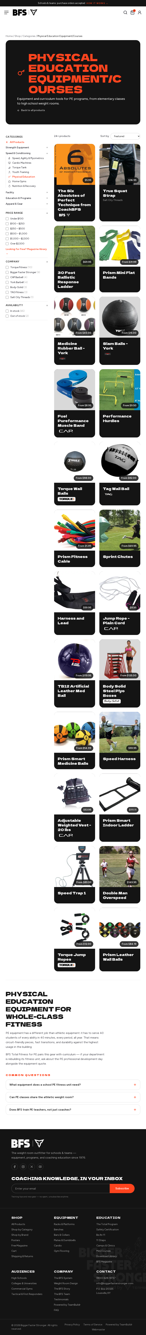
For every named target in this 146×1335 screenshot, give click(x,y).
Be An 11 (100, 1234)
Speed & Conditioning (27, 153)
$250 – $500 (17, 228)
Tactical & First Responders (26, 1294)
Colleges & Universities (24, 1283)
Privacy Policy (72, 1324)
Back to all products (33, 110)
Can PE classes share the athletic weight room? (41, 1097)
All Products (17, 142)
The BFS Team (62, 1294)
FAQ (56, 1310)
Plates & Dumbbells (65, 1240)
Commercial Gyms (22, 1288)
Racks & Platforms (64, 1224)
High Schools (19, 1278)
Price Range (27, 213)
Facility (27, 192)
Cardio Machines (21, 162)
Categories (29, 36)
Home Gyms (19, 181)
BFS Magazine (104, 1261)
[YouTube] (40, 1167)
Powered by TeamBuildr (67, 1304)
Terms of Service (92, 1324)
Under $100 (17, 218)
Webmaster (98, 1329)
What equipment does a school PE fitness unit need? (45, 1084)
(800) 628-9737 (106, 1278)
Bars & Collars (62, 1234)
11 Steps (101, 1240)
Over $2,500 (17, 243)
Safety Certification (107, 1229)
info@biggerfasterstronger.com (114, 1283)
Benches (58, 1229)
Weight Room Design (66, 1283)
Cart (14, 1250)
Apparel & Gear (27, 203)
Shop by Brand (19, 1234)
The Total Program (107, 1224)
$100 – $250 (17, 223)
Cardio (58, 1245)
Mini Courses (103, 1250)
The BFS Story (62, 1288)
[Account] (139, 12)
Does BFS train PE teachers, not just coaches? (40, 1109)
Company (27, 261)
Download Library (106, 1256)
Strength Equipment (27, 147)
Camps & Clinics (105, 1245)
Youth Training (20, 172)
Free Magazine (19, 1245)
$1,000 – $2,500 (19, 238)
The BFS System (63, 1278)
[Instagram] (23, 1167)
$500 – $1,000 (18, 233)
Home (9, 36)
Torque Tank (19, 167)
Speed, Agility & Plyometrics (28, 158)
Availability (27, 305)
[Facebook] (14, 1167)
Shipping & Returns (22, 1256)
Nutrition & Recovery (24, 186)
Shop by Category (21, 1229)
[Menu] (7, 12)
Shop (18, 36)
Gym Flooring (61, 1250)
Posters (15, 1240)
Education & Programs (27, 198)
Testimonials (61, 1299)
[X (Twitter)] (31, 1167)
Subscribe (122, 1188)
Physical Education (23, 176)
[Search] (125, 12)
